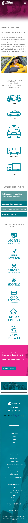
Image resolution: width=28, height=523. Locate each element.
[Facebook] (9, 410)
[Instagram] (12, 410)
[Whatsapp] (19, 410)
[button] (25, 3)
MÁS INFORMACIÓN (9, 368)
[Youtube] (15, 410)
